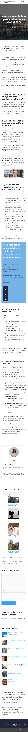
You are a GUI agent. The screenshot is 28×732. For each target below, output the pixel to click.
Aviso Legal (14, 721)
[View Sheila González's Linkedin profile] (14, 460)
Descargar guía (5, 293)
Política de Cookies (22, 721)
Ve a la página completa (8, 618)
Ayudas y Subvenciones (19, 26)
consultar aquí (5, 350)
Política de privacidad (6, 721)
